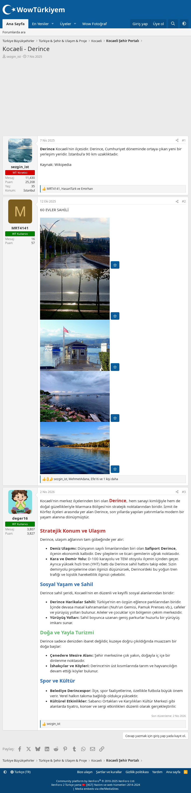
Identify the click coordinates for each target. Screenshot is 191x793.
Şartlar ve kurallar (109, 772)
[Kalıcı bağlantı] (108, 531)
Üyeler (65, 23)
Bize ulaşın (85, 772)
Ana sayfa (173, 772)
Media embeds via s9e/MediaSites (96, 789)
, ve (70, 189)
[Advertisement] (95, 96)
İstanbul (29, 190)
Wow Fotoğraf (94, 23)
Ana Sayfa (15, 23)
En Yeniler (40, 23)
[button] (52, 23)
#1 (184, 140)
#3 (184, 492)
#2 (184, 201)
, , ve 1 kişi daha (86, 479)
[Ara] (173, 23)
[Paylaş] (177, 141)
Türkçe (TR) (22, 772)
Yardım (157, 772)
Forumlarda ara (13, 32)
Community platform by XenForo (95, 781)
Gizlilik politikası (137, 772)
